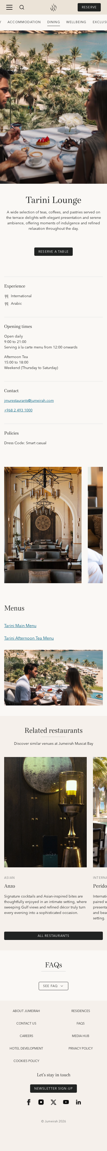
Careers (26, 1036)
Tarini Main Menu (20, 626)
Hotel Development (26, 1048)
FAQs (81, 1023)
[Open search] (22, 7)
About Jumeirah (26, 1011)
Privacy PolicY (81, 1048)
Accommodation (24, 22)
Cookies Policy (26, 1061)
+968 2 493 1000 (18, 410)
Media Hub (80, 1036)
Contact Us (26, 1023)
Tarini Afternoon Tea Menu (29, 638)
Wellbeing (76, 22)
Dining (53, 22)
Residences (80, 1011)
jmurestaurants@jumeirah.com (29, 401)
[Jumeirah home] (53, 7)
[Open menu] (9, 7)
